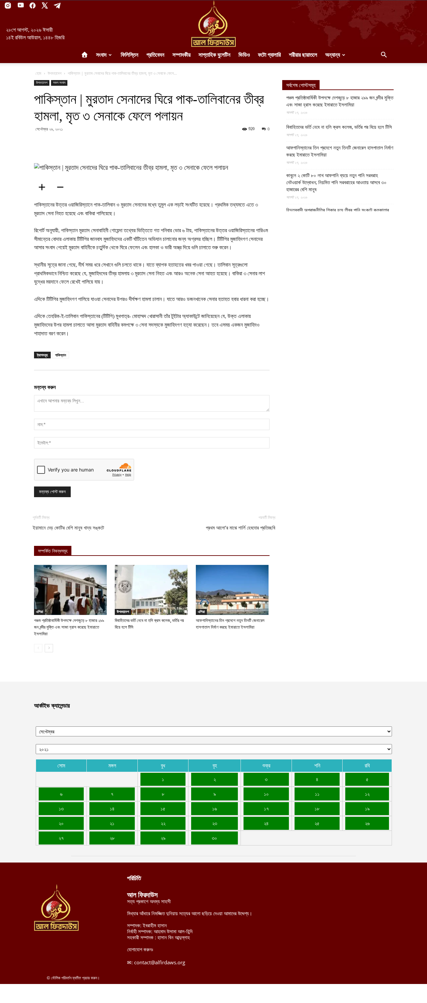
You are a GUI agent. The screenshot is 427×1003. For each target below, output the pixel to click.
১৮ (317, 808)
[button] (384, 55)
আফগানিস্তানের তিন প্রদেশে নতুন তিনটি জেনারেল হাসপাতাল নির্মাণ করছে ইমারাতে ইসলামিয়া (339, 151)
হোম (38, 73)
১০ (266, 793)
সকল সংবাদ (59, 82)
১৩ (61, 808)
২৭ (61, 837)
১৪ (112, 808)
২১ (112, 823)
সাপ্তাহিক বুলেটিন (214, 55)
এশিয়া (39, 612)
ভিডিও (244, 55)
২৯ (163, 837)
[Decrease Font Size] (62, 187)
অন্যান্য (332, 55)
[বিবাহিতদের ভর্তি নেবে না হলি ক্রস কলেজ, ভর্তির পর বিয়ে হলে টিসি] (151, 590)
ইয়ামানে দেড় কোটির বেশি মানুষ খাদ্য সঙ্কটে (68, 528)
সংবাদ (101, 55)
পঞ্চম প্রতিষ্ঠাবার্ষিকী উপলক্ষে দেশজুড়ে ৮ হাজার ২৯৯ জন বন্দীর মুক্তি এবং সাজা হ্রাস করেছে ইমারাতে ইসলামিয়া (69, 627)
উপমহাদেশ (54, 73)
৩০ (214, 837)
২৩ (214, 823)
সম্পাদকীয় (181, 55)
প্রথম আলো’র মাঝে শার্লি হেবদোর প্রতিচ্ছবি (240, 528)
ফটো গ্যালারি (269, 55)
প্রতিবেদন (155, 55)
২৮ (112, 837)
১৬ (214, 808)
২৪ (266, 823)
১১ (317, 793)
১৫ (162, 808)
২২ (163, 823)
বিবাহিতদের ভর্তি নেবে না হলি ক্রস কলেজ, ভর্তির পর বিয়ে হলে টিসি (339, 127)
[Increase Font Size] (44, 187)
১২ (367, 793)
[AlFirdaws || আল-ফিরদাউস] (213, 23)
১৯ (367, 808)
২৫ (317, 823)
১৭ (266, 808)
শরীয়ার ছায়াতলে (303, 55)
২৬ (367, 823)
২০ (61, 823)
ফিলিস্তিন (129, 55)
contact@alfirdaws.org (159, 962)
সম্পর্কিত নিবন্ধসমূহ (52, 551)
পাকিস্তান (60, 354)
